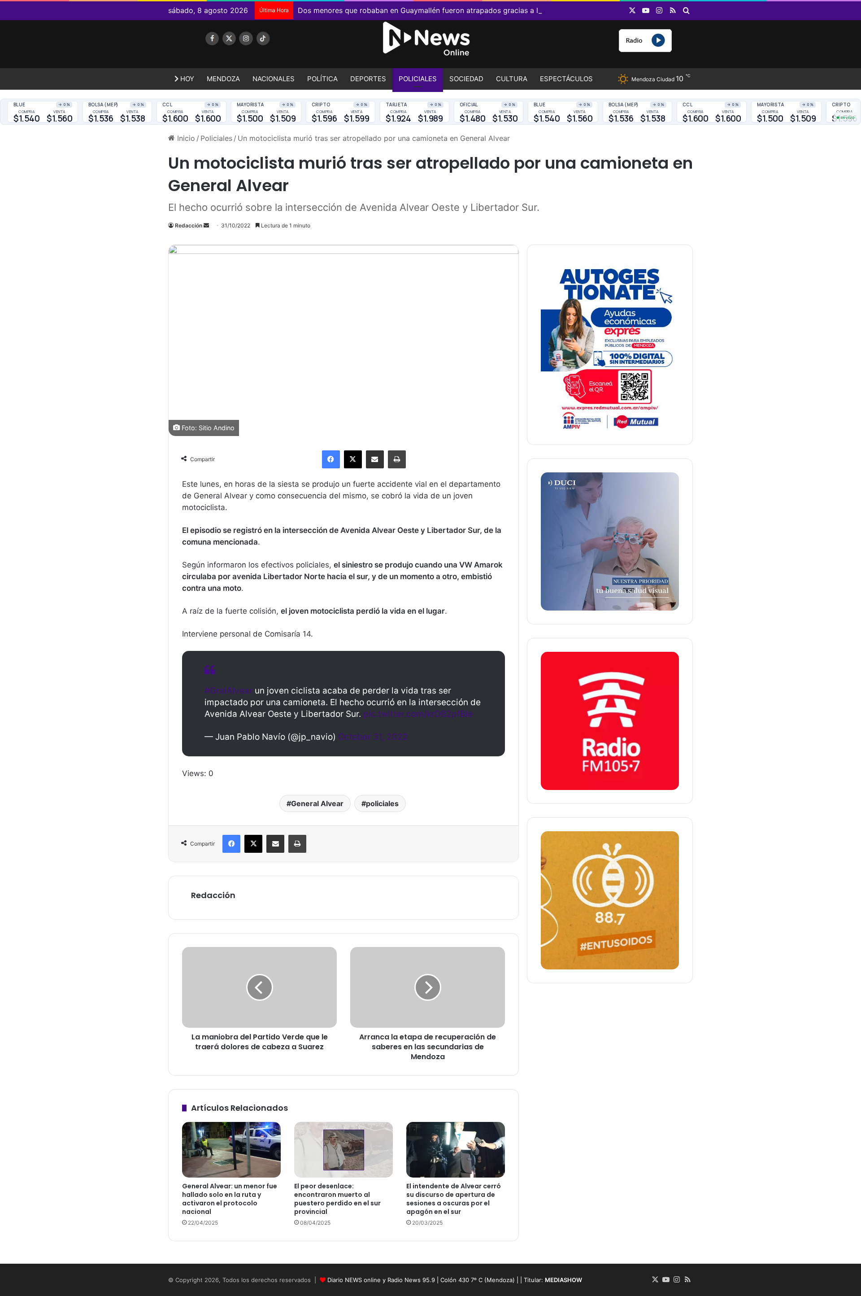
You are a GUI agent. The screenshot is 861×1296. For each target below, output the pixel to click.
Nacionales (273, 78)
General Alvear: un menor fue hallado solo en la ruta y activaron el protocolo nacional (229, 1199)
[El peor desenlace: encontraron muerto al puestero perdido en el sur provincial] (343, 1150)
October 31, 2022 (373, 737)
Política (322, 78)
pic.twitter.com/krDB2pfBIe (418, 714)
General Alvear (317, 803)
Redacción (188, 225)
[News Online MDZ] (251, 47)
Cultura (511, 78)
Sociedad (466, 78)
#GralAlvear (228, 690)
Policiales (418, 78)
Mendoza (223, 78)
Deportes (368, 78)
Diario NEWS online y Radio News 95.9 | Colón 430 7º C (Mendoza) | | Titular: (454, 1279)
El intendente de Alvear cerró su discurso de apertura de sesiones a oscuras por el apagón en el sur (453, 1199)
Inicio (185, 138)
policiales (382, 803)
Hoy (186, 78)
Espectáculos (566, 78)
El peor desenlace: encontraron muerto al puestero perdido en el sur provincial (337, 1199)
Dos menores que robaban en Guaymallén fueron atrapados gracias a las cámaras (437, 10)
